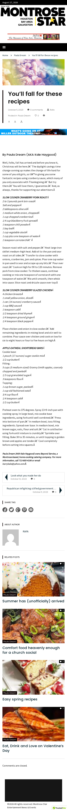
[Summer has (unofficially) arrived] (33, 579)
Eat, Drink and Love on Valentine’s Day (33, 748)
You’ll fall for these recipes (45, 55)
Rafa (52, 110)
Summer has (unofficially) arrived (33, 601)
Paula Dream (20, 55)
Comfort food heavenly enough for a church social (31, 650)
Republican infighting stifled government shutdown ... (37, 488)
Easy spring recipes (20, 699)
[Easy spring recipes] (33, 677)
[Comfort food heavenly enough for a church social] (33, 625)
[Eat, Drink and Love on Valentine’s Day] (33, 723)
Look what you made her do (26, 475)
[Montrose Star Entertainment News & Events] (33, 15)
